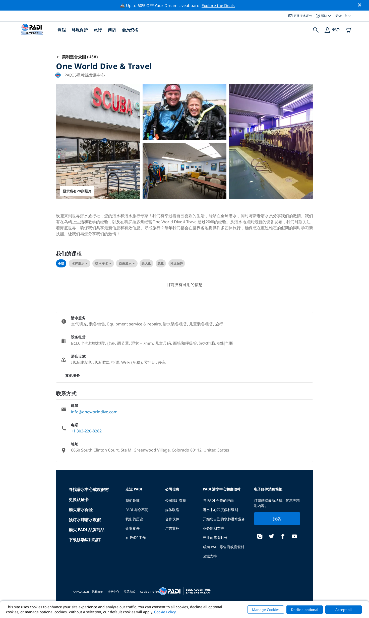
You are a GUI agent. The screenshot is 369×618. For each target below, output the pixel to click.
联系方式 (129, 591)
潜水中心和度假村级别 (220, 509)
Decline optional (304, 609)
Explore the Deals (218, 5)
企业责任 (133, 528)
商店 (112, 29)
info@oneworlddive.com (94, 412)
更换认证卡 (79, 499)
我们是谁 (133, 500)
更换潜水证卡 (303, 16)
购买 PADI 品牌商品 (86, 529)
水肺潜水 (78, 263)
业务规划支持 (213, 528)
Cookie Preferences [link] (152, 591)
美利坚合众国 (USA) (79, 57)
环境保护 (80, 29)
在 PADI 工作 (136, 537)
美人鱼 (146, 263)
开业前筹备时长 (215, 537)
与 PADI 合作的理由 (218, 500)
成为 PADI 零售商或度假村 (223, 546)
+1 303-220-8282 (86, 431)
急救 (161, 263)
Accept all (343, 609)
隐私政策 (97, 591)
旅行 (98, 29)
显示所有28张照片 (77, 191)
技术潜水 (101, 263)
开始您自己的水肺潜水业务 (224, 519)
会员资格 (130, 29)
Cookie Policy (165, 611)
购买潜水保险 (81, 509)
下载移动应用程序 (85, 539)
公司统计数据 (175, 500)
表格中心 (113, 591)
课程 (62, 29)
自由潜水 (125, 263)
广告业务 (172, 528)
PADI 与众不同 (137, 509)
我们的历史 (134, 519)
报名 (277, 518)
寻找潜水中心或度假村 (89, 489)
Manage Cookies (266, 609)
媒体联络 (172, 509)
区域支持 (210, 556)
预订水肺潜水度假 (85, 519)
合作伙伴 (172, 519)
